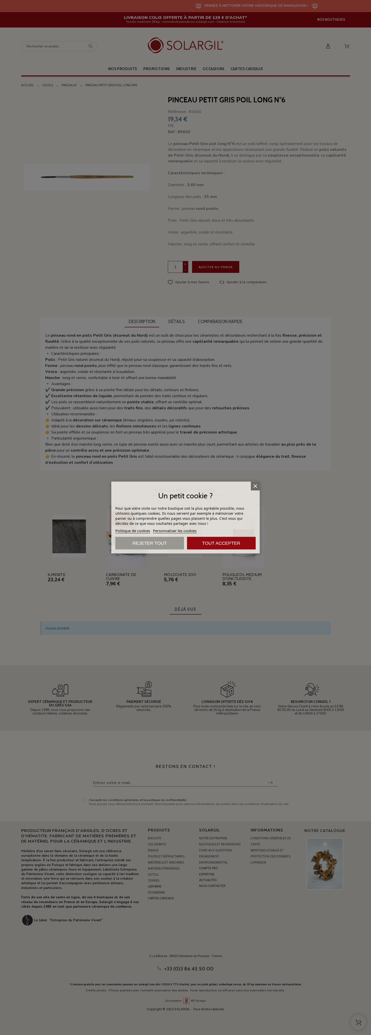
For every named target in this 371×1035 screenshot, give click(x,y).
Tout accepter (221, 542)
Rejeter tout (149, 542)
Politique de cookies (132, 530)
